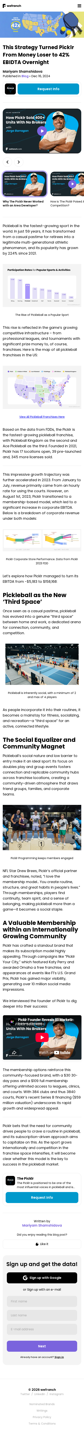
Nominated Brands (42, 1404)
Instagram (57, 1394)
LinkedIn (39, 1394)
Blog (25, 76)
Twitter (25, 1394)
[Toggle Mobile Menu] (79, 5)
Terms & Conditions (42, 1424)
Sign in (59, 1357)
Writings (42, 1411)
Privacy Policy (42, 1417)
